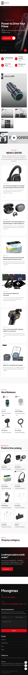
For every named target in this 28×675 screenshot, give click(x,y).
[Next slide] (25, 30)
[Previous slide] (2, 30)
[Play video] (14, 138)
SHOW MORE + (7, 38)
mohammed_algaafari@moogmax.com (14, 604)
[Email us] (25, 662)
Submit (14, 630)
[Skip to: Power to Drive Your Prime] (25, 50)
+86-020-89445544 (8, 597)
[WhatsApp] (25, 668)
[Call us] (25, 665)
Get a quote (6, 569)
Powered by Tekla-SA (6, 672)
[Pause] (19, 38)
